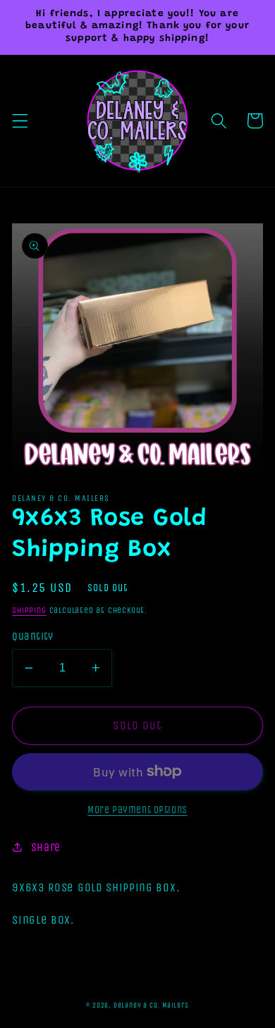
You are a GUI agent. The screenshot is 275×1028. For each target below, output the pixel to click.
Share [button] (46, 847)
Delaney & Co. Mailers (151, 1005)
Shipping (29, 610)
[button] (20, 121)
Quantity (33, 636)
